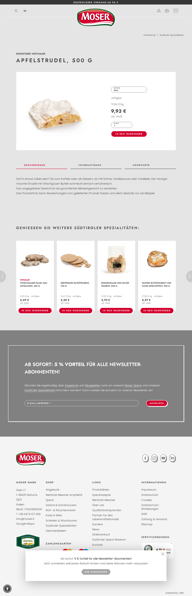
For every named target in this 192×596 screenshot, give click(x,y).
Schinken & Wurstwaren (61, 520)
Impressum (148, 489)
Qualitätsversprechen (106, 510)
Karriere (97, 524)
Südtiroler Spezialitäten (172, 35)
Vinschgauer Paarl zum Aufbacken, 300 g (33, 284)
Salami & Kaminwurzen (61, 505)
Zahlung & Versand (154, 519)
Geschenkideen (56, 531)
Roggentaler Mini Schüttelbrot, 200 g (115, 284)
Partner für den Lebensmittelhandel (105, 517)
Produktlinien (100, 489)
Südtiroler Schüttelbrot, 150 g (75, 284)
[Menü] (171, 544)
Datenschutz (149, 495)
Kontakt (97, 545)
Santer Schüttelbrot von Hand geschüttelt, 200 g (156, 284)
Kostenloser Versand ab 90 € (96, 2)
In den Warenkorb (129, 133)
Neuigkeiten (92, 385)
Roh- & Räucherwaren (61, 510)
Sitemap (147, 524)
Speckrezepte (101, 495)
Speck (50, 500)
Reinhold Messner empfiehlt (64, 495)
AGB (144, 514)
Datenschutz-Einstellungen (150, 507)
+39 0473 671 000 (29, 514)
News (95, 529)
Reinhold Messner (103, 500)
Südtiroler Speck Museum (109, 539)
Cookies (146, 500)
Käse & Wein (54, 515)
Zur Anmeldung (96, 571)
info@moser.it (25, 519)
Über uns (98, 505)
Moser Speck (133, 385)
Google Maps (25, 524)
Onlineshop (149, 35)
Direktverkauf (101, 534)
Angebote (71, 385)
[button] (7, 588)
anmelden (157, 403)
